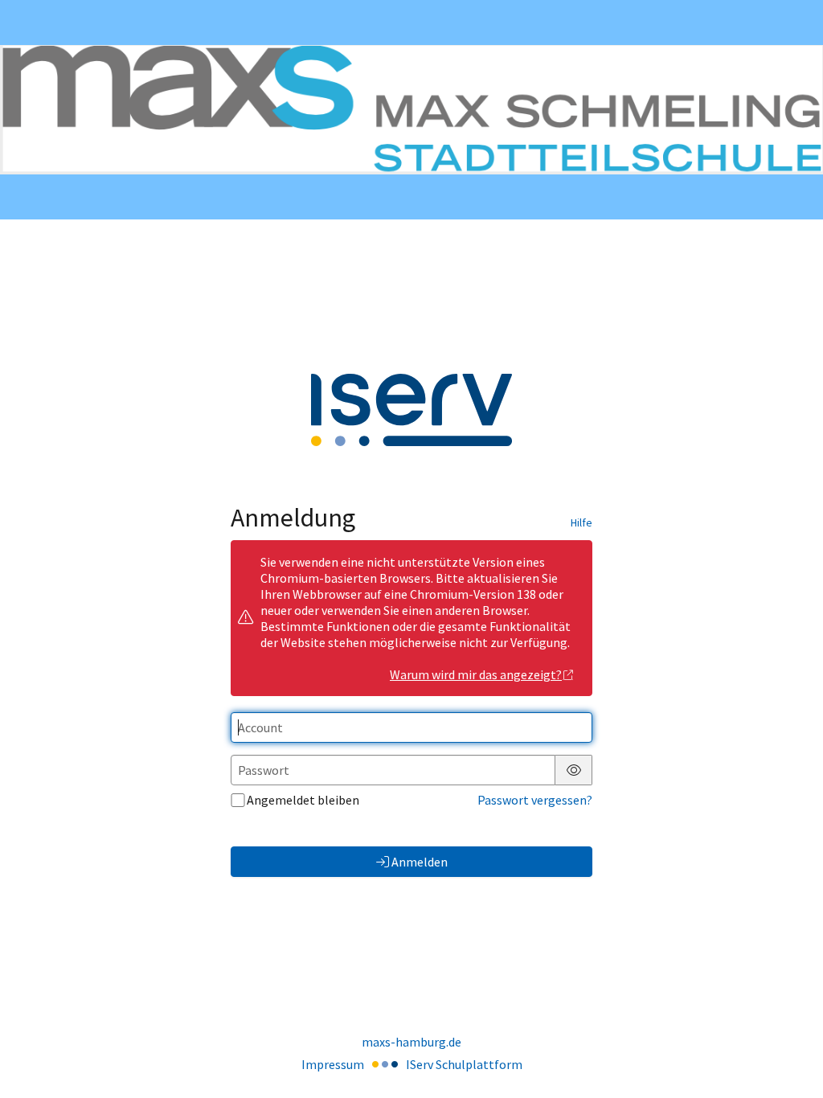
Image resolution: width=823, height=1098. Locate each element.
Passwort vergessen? (534, 800)
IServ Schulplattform (464, 1064)
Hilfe (581, 522)
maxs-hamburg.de (411, 1042)
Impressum (332, 1064)
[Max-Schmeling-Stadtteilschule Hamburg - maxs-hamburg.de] (411, 109)
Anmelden (419, 862)
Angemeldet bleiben (303, 800)
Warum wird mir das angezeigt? (476, 674)
